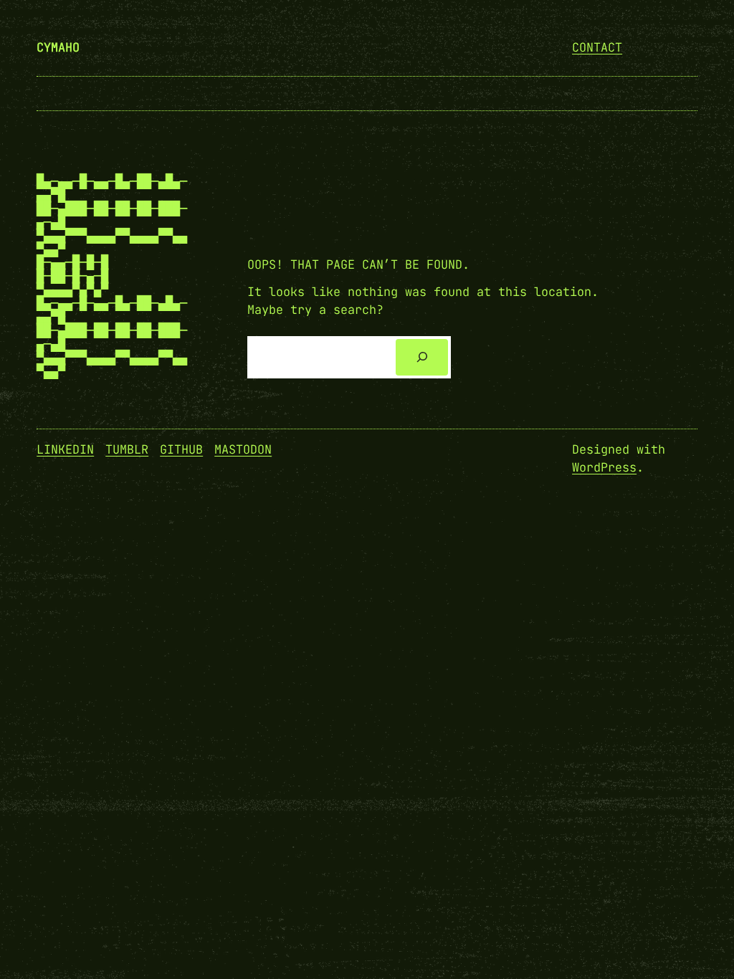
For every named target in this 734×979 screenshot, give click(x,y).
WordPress (604, 467)
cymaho (58, 47)
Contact (597, 47)
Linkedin (65, 449)
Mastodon (243, 449)
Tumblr (126, 449)
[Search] (422, 357)
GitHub (181, 449)
